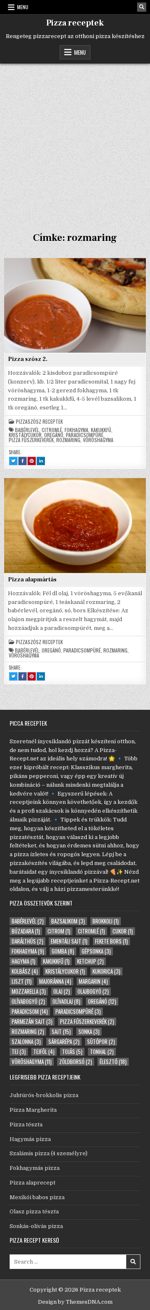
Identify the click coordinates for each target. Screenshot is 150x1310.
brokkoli (105, 921)
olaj (61, 991)
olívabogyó (28, 1002)
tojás (72, 1052)
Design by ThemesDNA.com (75, 1302)
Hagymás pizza (30, 1139)
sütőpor (101, 1042)
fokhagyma (76, 429)
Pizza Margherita (33, 1110)
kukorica (106, 971)
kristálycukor (25, 435)
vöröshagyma (98, 440)
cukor (122, 931)
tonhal (102, 1052)
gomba (63, 951)
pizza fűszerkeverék (31, 440)
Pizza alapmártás (32, 579)
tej (19, 1052)
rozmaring (68, 440)
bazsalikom (68, 921)
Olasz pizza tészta (34, 1211)
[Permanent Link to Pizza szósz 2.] (75, 305)
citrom (59, 931)
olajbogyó (93, 991)
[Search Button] (141, 7)
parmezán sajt (32, 1022)
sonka (89, 1032)
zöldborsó (75, 1062)
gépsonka (96, 951)
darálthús (27, 941)
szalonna (26, 1042)
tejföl (44, 1052)
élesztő (113, 1062)
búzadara (26, 931)
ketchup (90, 961)
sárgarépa (64, 1042)
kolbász (25, 971)
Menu (22, 6)
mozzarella (29, 991)
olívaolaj (66, 1002)
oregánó (53, 435)
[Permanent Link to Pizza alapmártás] (75, 525)
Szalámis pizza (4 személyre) (49, 1153)
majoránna (55, 981)
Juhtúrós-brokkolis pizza (44, 1095)
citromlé (52, 429)
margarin (93, 981)
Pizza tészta (26, 1124)
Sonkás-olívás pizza (36, 1226)
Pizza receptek (75, 23)
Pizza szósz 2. (28, 359)
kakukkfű (101, 429)
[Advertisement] (75, 143)
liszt (22, 981)
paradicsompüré (84, 435)
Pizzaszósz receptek (39, 421)
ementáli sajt (69, 941)
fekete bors (111, 941)
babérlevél (27, 429)
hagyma (23, 961)
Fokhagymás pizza (35, 1168)
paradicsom (30, 1012)
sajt (61, 1032)
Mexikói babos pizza (37, 1197)
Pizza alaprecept (32, 1183)
